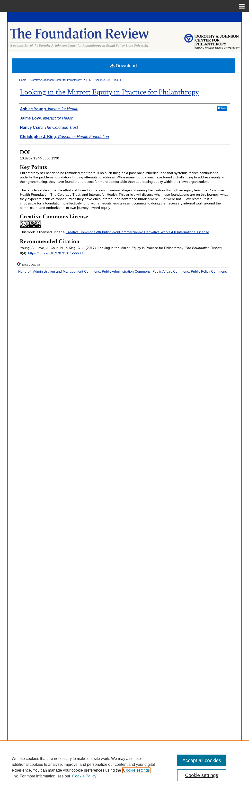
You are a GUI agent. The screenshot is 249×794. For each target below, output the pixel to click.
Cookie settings (136, 770)
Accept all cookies (201, 760)
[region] (124, 767)
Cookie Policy (84, 776)
